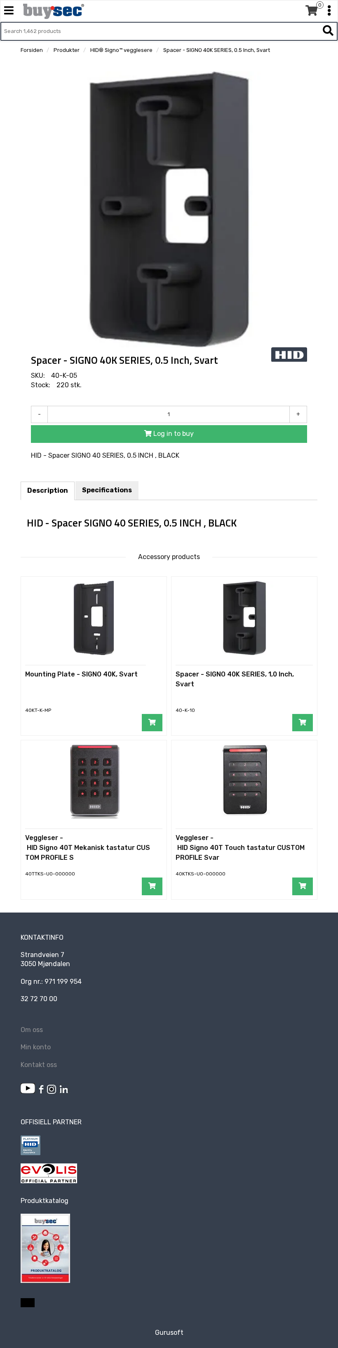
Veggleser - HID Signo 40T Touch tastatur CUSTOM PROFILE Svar (240, 847)
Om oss (32, 1030)
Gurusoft (169, 1332)
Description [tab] (47, 490)
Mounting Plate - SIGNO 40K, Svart (81, 674)
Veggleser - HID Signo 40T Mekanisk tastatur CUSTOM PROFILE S (87, 847)
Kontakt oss (39, 1065)
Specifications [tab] (107, 490)
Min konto (36, 1047)
